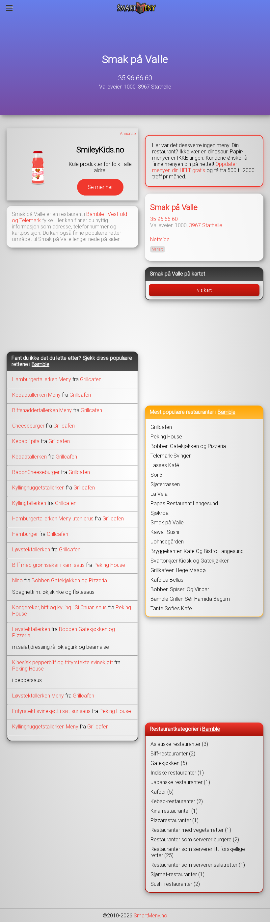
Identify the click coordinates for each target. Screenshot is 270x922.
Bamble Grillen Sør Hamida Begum (190, 599)
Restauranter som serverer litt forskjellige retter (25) (197, 852)
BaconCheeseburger (36, 472)
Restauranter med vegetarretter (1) (190, 830)
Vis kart (204, 290)
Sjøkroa (159, 513)
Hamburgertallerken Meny (41, 379)
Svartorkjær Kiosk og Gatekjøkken (190, 561)
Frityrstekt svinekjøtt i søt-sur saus (51, 711)
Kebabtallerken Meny (36, 395)
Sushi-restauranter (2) (175, 884)
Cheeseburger (28, 426)
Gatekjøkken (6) (168, 763)
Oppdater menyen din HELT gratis (194, 167)
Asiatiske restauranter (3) (179, 744)
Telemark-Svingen (171, 456)
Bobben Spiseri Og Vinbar (179, 589)
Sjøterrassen (165, 484)
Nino (17, 580)
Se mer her (100, 187)
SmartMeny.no (150, 915)
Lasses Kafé (164, 465)
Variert (157, 249)
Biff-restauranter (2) (172, 754)
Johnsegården (167, 542)
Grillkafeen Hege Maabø (178, 570)
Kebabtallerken (29, 457)
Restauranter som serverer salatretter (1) (197, 865)
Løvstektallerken (31, 549)
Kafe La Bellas (166, 580)
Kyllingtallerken (29, 503)
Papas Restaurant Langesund (184, 503)
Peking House (109, 565)
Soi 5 (156, 475)
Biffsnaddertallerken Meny (42, 410)
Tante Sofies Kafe (171, 608)
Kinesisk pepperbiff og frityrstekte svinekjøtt (63, 662)
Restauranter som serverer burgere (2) (194, 839)
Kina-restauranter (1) (174, 811)
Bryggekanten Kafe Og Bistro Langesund (197, 551)
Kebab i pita (26, 441)
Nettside (160, 239)
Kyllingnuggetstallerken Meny (45, 727)
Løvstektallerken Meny (38, 696)
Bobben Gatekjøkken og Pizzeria (69, 580)
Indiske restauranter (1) (177, 773)
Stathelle (212, 225)
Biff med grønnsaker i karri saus (48, 565)
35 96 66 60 (135, 78)
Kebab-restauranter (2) (176, 801)
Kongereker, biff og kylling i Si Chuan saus (59, 607)
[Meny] (9, 8)
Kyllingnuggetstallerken (38, 488)
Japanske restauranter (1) (180, 782)
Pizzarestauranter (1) (174, 820)
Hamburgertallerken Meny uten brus (53, 518)
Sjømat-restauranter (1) (177, 874)
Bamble (95, 214)
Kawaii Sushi (164, 532)
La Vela (159, 494)
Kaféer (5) (162, 792)
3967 (195, 225)
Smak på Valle (135, 59)
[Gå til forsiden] (136, 8)
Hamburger (25, 534)
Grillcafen (90, 379)
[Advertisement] (72, 299)
